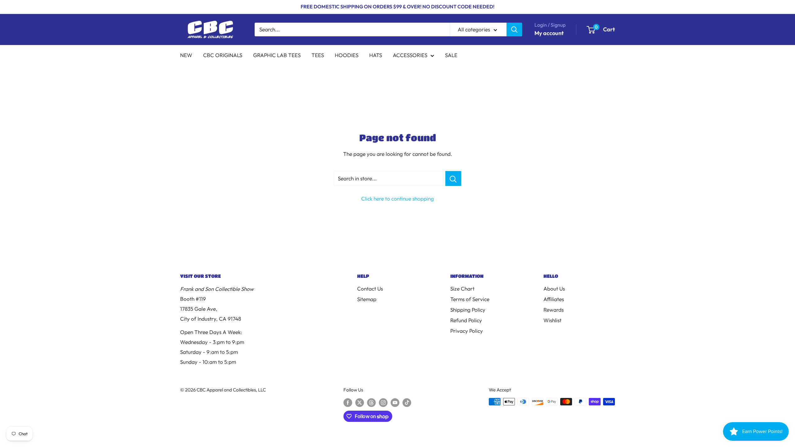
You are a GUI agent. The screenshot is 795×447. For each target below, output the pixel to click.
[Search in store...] (453, 178)
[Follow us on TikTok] (406, 402)
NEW (186, 55)
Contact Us (370, 288)
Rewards (553, 309)
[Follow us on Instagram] (383, 402)
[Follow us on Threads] (371, 402)
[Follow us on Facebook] (347, 402)
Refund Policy (466, 320)
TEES (317, 55)
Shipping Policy (467, 309)
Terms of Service (469, 299)
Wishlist (552, 320)
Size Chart (462, 288)
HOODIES (346, 55)
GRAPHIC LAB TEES (277, 55)
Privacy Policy (466, 330)
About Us (554, 288)
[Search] (514, 29)
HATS (375, 55)
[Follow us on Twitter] (359, 402)
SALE (451, 55)
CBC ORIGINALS (222, 55)
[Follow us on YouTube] (395, 402)
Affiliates (553, 299)
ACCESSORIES (410, 55)
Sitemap (366, 299)
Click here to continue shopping (397, 198)
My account (549, 33)
